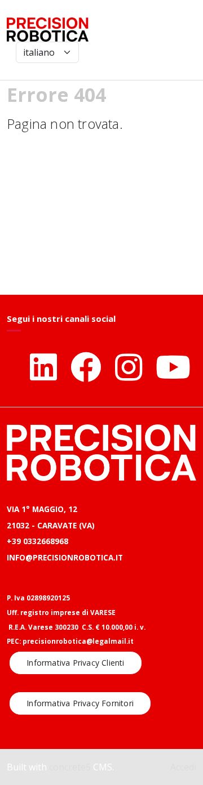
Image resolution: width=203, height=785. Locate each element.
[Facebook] (86, 366)
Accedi (183, 767)
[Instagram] (128, 366)
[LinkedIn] (43, 366)
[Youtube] (173, 366)
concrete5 (70, 767)
